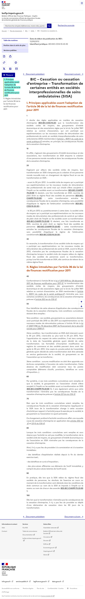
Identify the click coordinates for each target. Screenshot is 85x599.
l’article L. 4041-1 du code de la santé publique (55, 292)
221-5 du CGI (37, 423)
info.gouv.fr (6, 581)
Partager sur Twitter (4, 69)
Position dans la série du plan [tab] (14, 45)
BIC (26, 31)
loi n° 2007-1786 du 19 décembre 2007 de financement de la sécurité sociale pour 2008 (55, 326)
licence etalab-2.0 (46, 596)
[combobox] (25, 26)
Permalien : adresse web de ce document (4, 62)
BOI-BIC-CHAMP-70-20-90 (38, 221)
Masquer (9, 75)
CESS (32, 31)
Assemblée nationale (50, 528)
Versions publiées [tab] (10, 50)
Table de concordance (30, 531)
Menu (82, 3)
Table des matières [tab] (11, 40)
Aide (3, 528)
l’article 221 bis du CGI (63, 394)
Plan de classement (16, 31)
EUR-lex (45, 544)
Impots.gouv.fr (48, 551)
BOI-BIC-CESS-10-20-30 (49, 234)
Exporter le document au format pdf (4, 56)
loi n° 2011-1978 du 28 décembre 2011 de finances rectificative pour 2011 (55, 282)
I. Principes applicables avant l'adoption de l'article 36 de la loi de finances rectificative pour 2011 (12, 87)
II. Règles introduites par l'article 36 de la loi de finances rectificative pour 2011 (12, 103)
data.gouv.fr (57, 581)
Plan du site (40, 588)
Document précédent (34, 74)
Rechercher (49, 26)
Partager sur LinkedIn (10, 69)
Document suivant (73, 74)
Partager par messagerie (16, 69)
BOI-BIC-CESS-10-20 (47, 123)
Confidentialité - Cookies (56, 588)
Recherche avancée (66, 25)
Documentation (28, 535)
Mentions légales (28, 588)
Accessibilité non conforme (11, 588)
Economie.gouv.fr (49, 548)
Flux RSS (25, 528)
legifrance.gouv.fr (40, 581)
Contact (4, 531)
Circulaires (46, 537)
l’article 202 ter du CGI (44, 299)
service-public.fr (22, 581)
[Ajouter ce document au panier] (10, 56)
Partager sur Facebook (16, 62)
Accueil (4, 31)
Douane (45, 541)
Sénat (45, 555)
